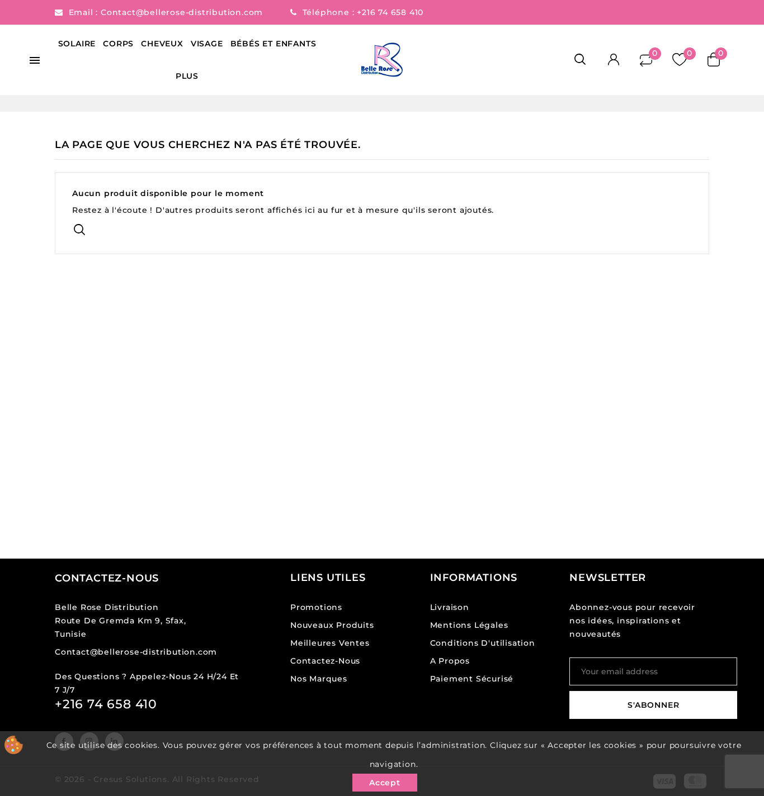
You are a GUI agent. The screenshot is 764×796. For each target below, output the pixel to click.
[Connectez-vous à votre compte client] (613, 60)
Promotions (316, 607)
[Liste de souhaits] (679, 60)
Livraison (449, 607)
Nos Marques (318, 679)
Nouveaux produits (332, 625)
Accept (384, 783)
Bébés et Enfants (273, 44)
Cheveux (162, 44)
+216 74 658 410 (390, 12)
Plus (187, 76)
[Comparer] (646, 59)
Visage (207, 44)
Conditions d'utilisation (482, 643)
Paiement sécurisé (472, 679)
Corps (118, 44)
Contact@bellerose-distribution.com (183, 12)
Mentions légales (469, 625)
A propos (450, 661)
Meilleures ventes (330, 643)
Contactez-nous (107, 578)
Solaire (77, 44)
